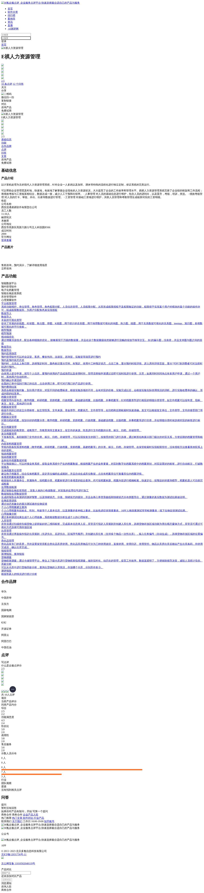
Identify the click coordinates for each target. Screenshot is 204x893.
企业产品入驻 (30, 814)
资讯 (10, 22)
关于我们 (17, 821)
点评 (3, 149)
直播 (10, 25)
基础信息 (6, 139)
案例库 (11, 18)
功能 (3, 142)
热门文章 (17, 818)
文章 (3, 156)
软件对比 (28, 818)
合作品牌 (6, 146)
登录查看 (6, 240)
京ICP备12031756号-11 (13, 854)
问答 (3, 152)
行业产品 (39, 818)
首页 (10, 8)
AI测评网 (13, 28)
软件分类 (13, 12)
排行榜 (11, 15)
